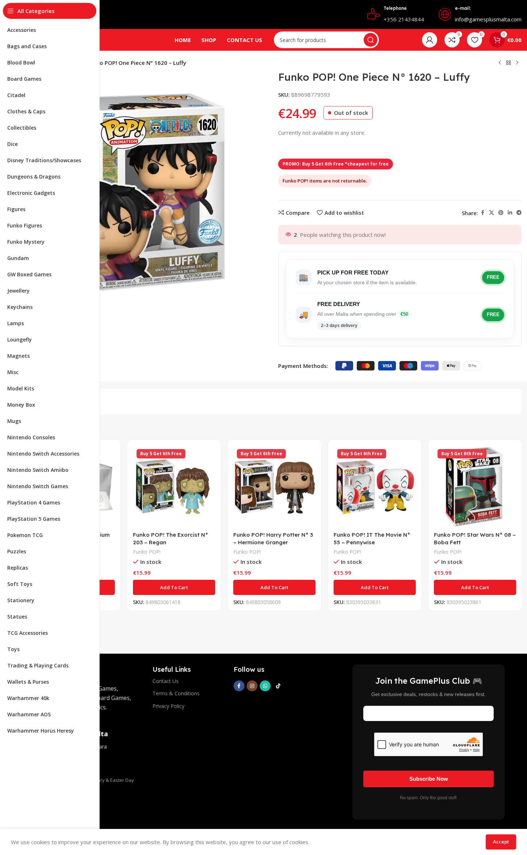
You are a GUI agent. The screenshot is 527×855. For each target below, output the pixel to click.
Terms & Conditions (176, 693)
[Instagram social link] (252, 685)
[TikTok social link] (278, 685)
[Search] (370, 40)
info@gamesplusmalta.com (488, 19)
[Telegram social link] (519, 213)
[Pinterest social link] (501, 213)
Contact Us (165, 681)
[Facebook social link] (482, 213)
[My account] (429, 40)
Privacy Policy (168, 706)
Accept (501, 841)
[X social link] (491, 213)
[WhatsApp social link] (265, 685)
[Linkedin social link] (510, 213)
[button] (174, 587)
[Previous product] (499, 63)
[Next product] (517, 63)
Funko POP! (146, 551)
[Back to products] (508, 63)
